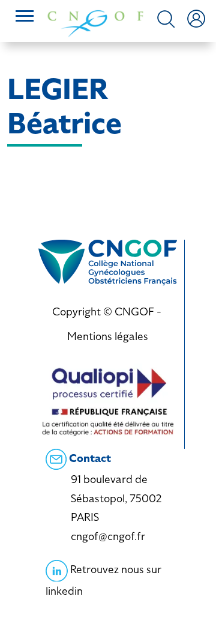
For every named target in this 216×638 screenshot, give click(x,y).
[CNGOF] (95, 22)
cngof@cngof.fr (108, 536)
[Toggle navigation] (25, 17)
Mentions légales (107, 336)
